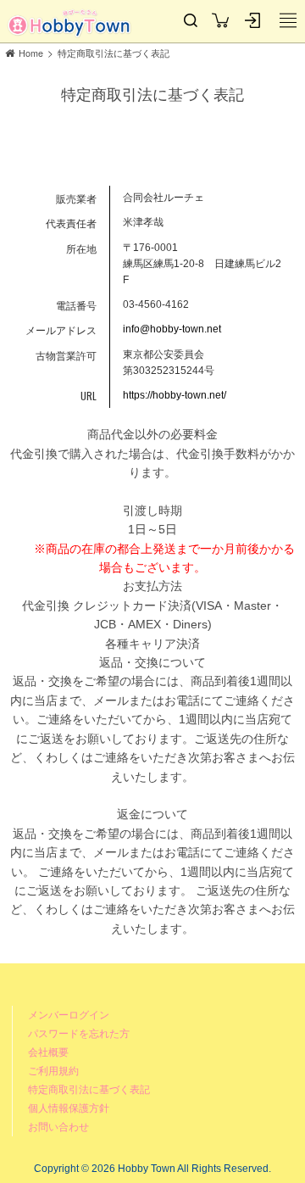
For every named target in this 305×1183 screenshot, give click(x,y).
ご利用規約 (53, 1070)
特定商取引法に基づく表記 (113, 53)
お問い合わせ (58, 1126)
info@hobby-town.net (172, 329)
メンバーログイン (68, 1014)
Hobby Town (69, 23)
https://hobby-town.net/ (174, 395)
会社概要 (48, 1051)
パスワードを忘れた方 (79, 1033)
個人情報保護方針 (68, 1107)
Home (31, 53)
